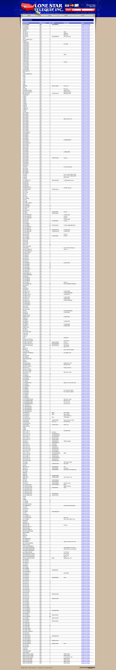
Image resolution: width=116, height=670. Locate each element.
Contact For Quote (85, 24)
